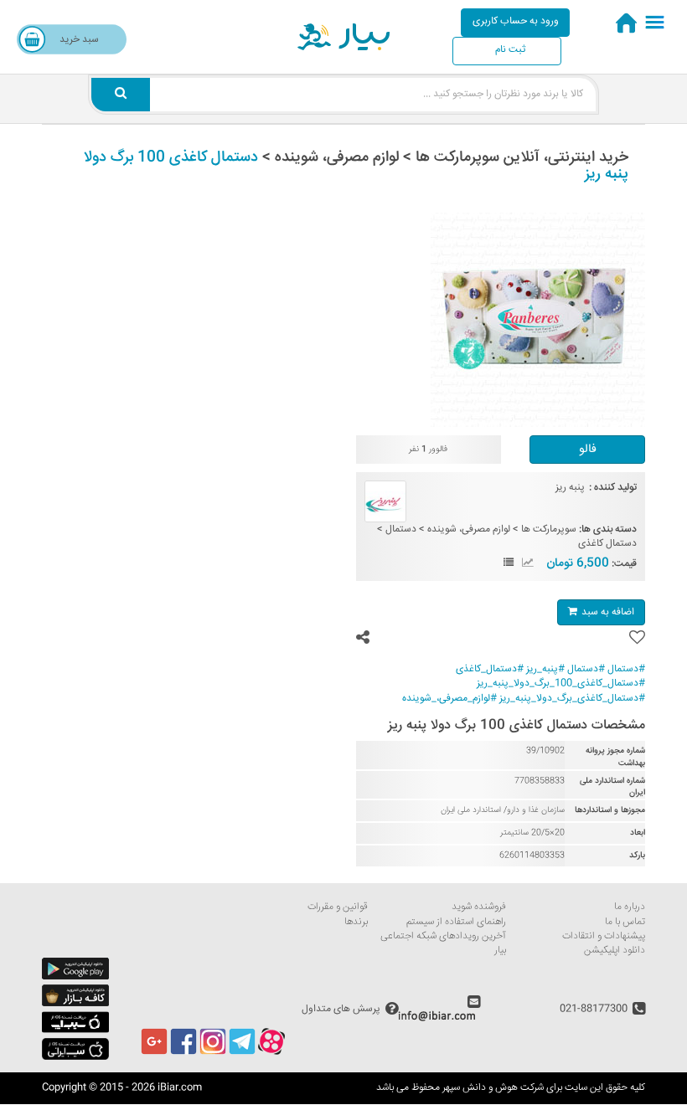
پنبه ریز (570, 488)
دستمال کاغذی (607, 544)
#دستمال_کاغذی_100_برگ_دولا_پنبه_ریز (561, 683)
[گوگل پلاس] (154, 1053)
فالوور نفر (428, 450)
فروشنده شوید (479, 907)
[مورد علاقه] (637, 638)
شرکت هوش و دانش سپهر (493, 1088)
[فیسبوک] (183, 1053)
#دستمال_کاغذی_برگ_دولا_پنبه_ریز (572, 699)
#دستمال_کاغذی (490, 669)
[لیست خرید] (509, 564)
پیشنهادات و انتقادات (603, 936)
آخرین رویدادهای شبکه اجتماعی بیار (443, 943)
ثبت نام (510, 50)
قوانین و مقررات (337, 907)
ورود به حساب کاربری (516, 21)
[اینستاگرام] (212, 1053)
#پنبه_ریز (545, 669)
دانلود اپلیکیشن (614, 951)
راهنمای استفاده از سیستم (456, 922)
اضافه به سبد (607, 612)
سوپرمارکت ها (548, 529)
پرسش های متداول (341, 1009)
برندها (356, 922)
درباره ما (629, 907)
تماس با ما (625, 922)
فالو (588, 449)
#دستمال (626, 669)
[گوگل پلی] (75, 977)
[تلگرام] (242, 1053)
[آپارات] (271, 1053)
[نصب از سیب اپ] (75, 1031)
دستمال (400, 529)
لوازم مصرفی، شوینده (468, 529)
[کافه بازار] (75, 1004)
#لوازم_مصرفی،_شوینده (449, 699)
